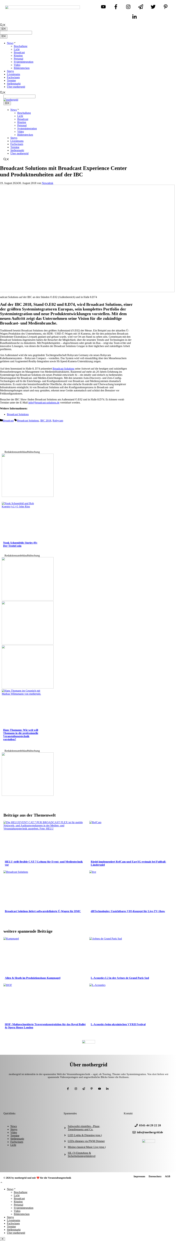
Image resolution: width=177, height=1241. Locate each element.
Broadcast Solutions (63, 368)
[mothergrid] (10, 99)
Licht (17, 49)
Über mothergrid (16, 86)
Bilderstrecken (22, 68)
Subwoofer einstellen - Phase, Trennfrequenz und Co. (84, 1128)
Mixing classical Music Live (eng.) (87, 1147)
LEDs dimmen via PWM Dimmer (86, 1141)
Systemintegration (23, 61)
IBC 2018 (45, 420)
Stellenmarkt (14, 83)
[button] (1, 1182)
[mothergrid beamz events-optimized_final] (28, 495)
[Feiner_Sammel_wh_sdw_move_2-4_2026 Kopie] (28, 599)
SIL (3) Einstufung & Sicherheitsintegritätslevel (81, 1154)
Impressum (139, 1176)
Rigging (18, 55)
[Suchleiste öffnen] (3, 25)
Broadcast (19, 52)
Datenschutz (155, 1176)
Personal (18, 58)
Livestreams (13, 74)
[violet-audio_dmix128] (28, 687)
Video (17, 64)
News (10, 43)
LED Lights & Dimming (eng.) (85, 1135)
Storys (10, 71)
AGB (167, 1176)
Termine (11, 80)
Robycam (58, 420)
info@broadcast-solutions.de (43, 402)
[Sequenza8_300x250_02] (28, 643)
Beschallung (20, 46)
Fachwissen (13, 77)
